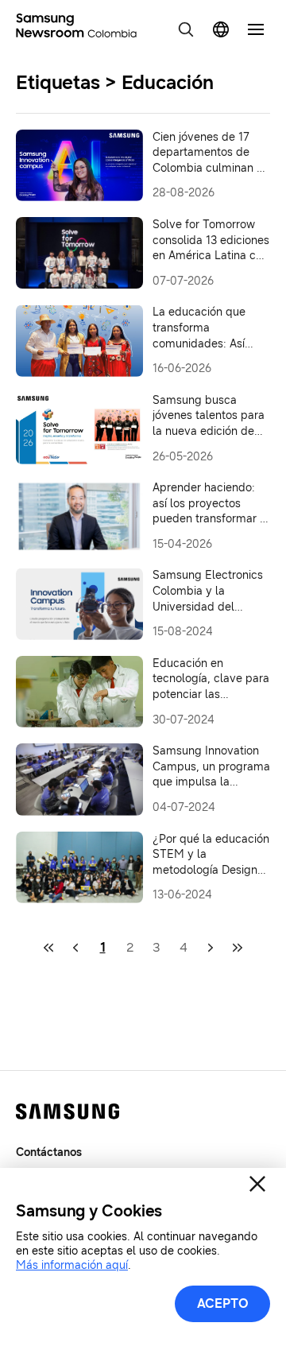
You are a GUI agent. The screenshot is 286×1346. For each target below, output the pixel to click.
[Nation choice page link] (221, 29)
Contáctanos (49, 1152)
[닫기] (257, 1184)
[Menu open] (256, 29)
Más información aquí (72, 1265)
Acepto (223, 1303)
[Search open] (186, 29)
